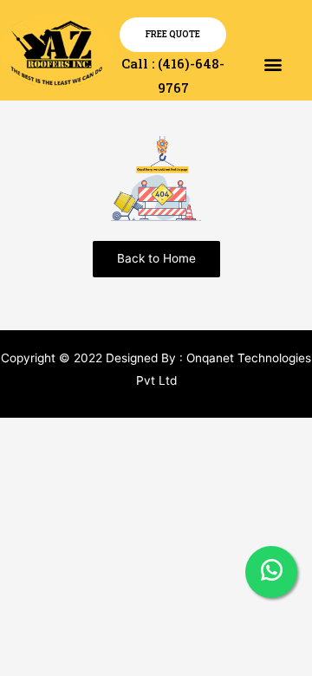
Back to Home (156, 258)
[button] (272, 63)
